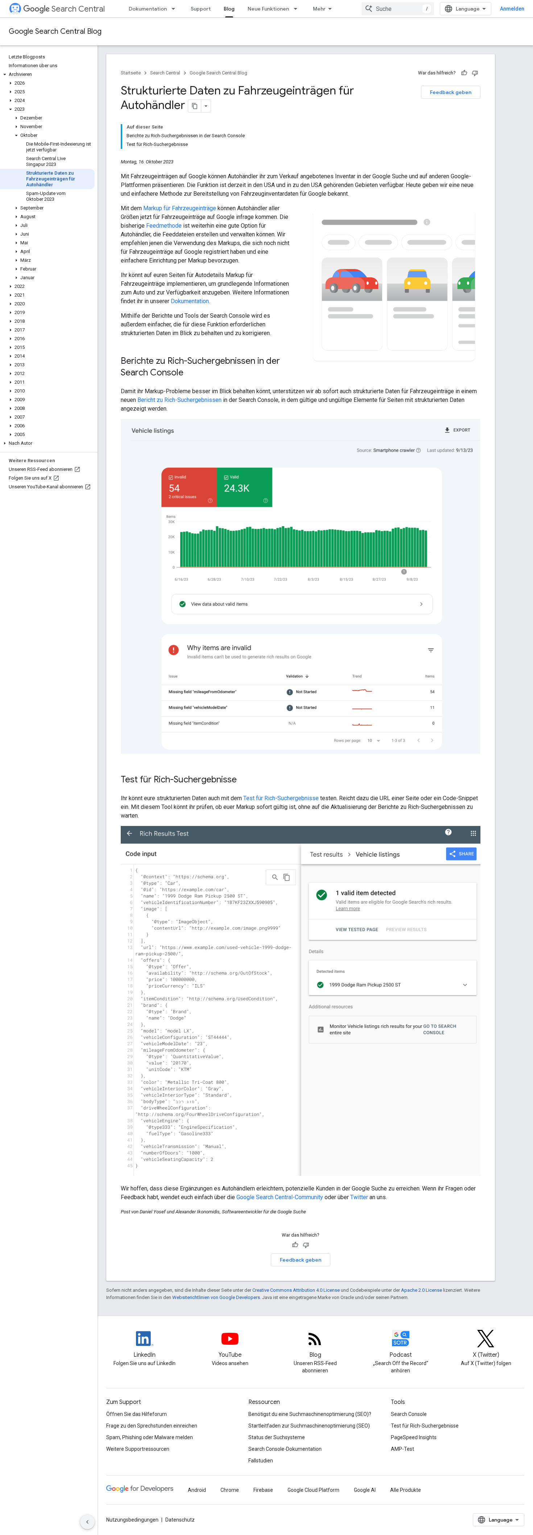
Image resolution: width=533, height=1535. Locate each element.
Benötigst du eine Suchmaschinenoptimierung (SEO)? (309, 1414)
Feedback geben (450, 92)
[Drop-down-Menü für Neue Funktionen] (297, 8)
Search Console (409, 1414)
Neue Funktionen (268, 8)
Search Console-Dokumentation (285, 1449)
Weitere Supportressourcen (137, 1449)
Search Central (78, 9)
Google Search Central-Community (279, 1197)
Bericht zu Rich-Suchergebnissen (179, 399)
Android (197, 1490)
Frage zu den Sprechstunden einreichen (151, 1426)
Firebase (263, 1490)
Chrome (229, 1490)
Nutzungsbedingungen (132, 1520)
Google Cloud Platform (313, 1490)
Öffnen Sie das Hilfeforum (136, 1414)
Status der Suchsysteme (276, 1437)
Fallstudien (260, 1460)
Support (201, 8)
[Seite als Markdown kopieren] (194, 106)
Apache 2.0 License (421, 1290)
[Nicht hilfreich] (475, 73)
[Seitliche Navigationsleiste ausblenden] (87, 1522)
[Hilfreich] (464, 73)
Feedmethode (164, 225)
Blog (229, 8)
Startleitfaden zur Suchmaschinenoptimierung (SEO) (309, 1426)
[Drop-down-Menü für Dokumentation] (175, 8)
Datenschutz (180, 1520)
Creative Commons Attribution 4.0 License (296, 1290)
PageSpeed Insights (414, 1437)
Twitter (359, 1197)
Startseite (131, 73)
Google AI (365, 1490)
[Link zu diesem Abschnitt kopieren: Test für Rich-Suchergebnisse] (244, 780)
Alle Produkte (405, 1490)
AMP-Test (402, 1449)
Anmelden (512, 9)
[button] (47, 74)
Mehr (319, 8)
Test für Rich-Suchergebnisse (281, 798)
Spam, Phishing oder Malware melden (149, 1437)
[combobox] (397, 8)
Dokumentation (148, 8)
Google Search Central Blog (55, 31)
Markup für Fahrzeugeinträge (179, 208)
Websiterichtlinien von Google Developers (216, 1297)
